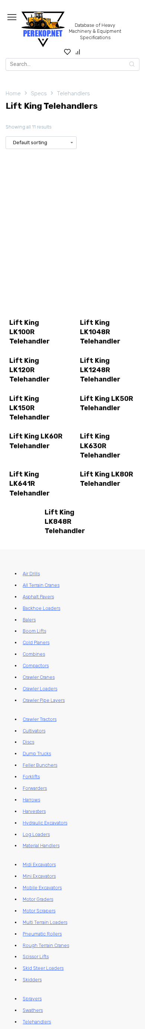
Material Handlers (41, 845)
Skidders (32, 979)
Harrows (31, 799)
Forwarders (35, 788)
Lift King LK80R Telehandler (106, 479)
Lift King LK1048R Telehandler (100, 332)
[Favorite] (67, 52)
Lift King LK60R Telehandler (35, 441)
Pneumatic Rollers (42, 934)
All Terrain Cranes (41, 585)
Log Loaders (36, 834)
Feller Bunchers (40, 765)
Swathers (33, 1010)
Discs (28, 742)
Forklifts (31, 776)
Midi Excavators (39, 864)
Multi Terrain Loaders (45, 922)
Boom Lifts (34, 631)
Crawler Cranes (39, 677)
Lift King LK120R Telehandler (29, 370)
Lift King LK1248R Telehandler (100, 370)
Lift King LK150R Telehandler (29, 408)
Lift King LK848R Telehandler (65, 521)
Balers (29, 620)
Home (13, 93)
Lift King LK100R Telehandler (29, 332)
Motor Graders (38, 899)
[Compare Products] (77, 52)
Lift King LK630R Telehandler (100, 445)
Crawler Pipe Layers (44, 700)
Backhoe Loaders (41, 608)
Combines (34, 654)
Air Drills (31, 573)
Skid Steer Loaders (43, 968)
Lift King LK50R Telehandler (106, 403)
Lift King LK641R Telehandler (29, 483)
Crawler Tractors (40, 719)
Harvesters (34, 811)
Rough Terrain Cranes (46, 945)
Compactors (36, 665)
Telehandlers (73, 93)
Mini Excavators (39, 876)
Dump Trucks (37, 753)
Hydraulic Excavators (45, 823)
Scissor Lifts (36, 956)
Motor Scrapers (39, 911)
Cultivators (34, 731)
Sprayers (32, 998)
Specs (39, 93)
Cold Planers (36, 642)
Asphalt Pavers (38, 596)
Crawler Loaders (40, 688)
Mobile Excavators (42, 887)
